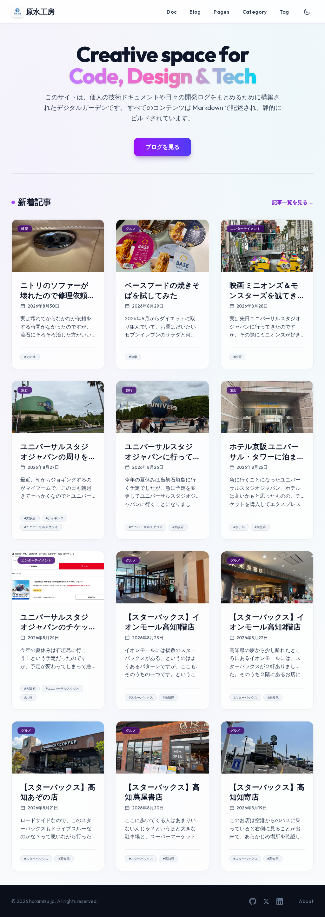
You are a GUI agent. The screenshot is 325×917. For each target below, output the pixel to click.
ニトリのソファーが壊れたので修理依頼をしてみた (57, 295)
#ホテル (239, 527)
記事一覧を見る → (293, 202)
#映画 (237, 357)
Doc (171, 12)
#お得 (28, 697)
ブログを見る (162, 146)
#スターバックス (141, 697)
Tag (284, 12)
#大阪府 (30, 518)
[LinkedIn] (279, 901)
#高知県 (168, 697)
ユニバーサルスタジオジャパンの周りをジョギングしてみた (54, 456)
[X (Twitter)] (266, 901)
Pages (221, 12)
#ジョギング (54, 518)
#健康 (133, 357)
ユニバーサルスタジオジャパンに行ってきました (159, 456)
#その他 (30, 357)
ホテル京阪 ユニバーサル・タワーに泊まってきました (267, 456)
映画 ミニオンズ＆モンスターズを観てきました (263, 295)
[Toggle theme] (307, 11)
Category (254, 12)
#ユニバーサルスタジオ (41, 527)
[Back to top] (310, 902)
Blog (195, 12)
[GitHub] (252, 901)
